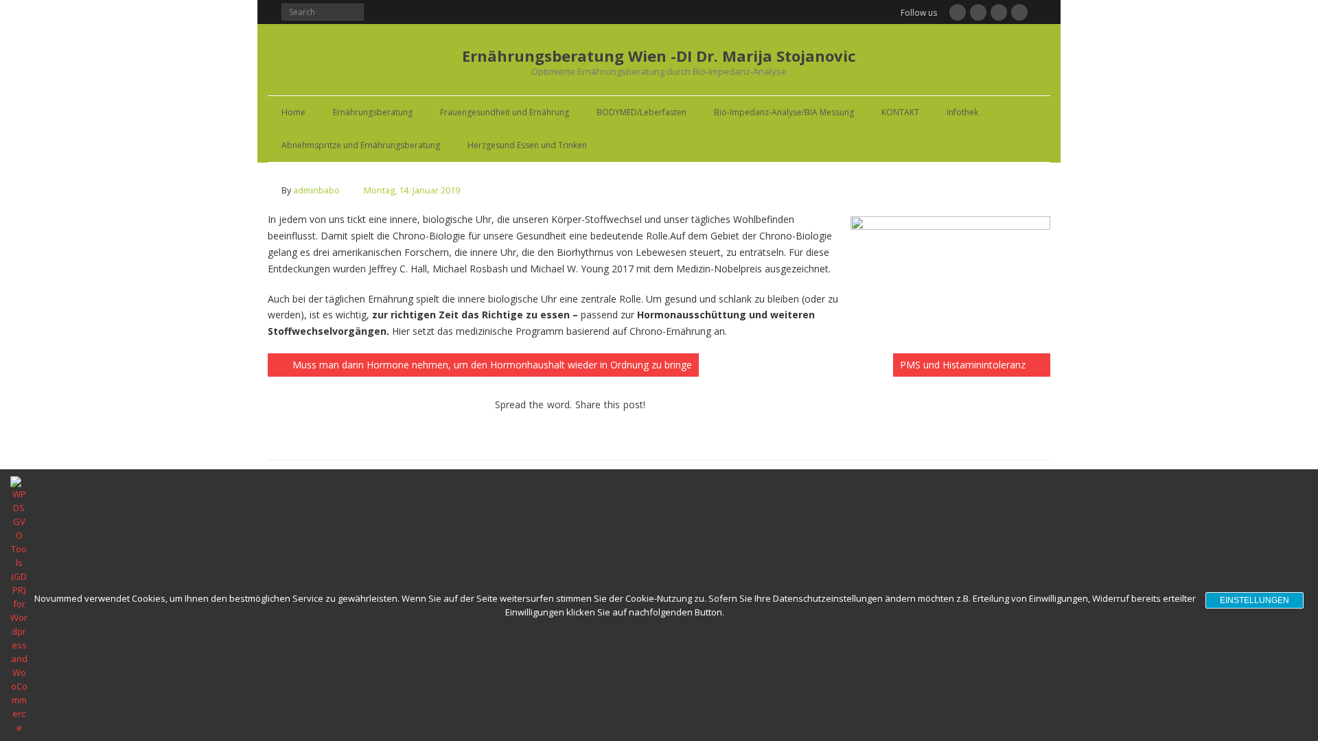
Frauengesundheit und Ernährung (504, 112)
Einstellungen (1254, 600)
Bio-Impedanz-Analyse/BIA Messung (784, 112)
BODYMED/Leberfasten (641, 112)
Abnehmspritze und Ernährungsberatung (360, 145)
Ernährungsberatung (373, 112)
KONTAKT (900, 112)
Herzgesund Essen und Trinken (527, 145)
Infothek (962, 112)
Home (293, 112)
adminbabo (316, 190)
